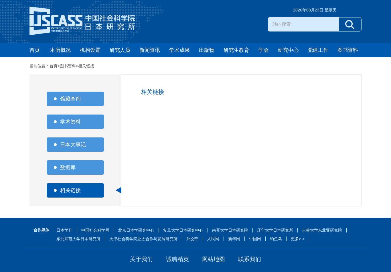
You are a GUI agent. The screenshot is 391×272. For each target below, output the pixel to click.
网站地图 (213, 259)
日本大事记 (73, 144)
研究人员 (120, 50)
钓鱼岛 (276, 238)
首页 (34, 50)
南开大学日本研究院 (230, 230)
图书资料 (347, 50)
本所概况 (60, 50)
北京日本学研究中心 (136, 230)
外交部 (192, 238)
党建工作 (318, 50)
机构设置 (90, 50)
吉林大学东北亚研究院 (322, 230)
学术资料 (70, 122)
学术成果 (179, 50)
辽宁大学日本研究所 (275, 230)
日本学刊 (64, 230)
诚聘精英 (177, 259)
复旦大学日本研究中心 (183, 230)
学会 (263, 50)
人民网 (213, 238)
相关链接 (86, 66)
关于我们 (141, 259)
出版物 (206, 50)
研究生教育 (236, 50)
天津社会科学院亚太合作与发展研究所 (143, 238)
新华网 (234, 238)
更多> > (298, 238)
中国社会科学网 (95, 230)
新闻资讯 (149, 50)
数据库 (68, 167)
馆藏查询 (70, 99)
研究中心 (288, 50)
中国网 (255, 238)
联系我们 (249, 259)
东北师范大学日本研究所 (78, 238)
